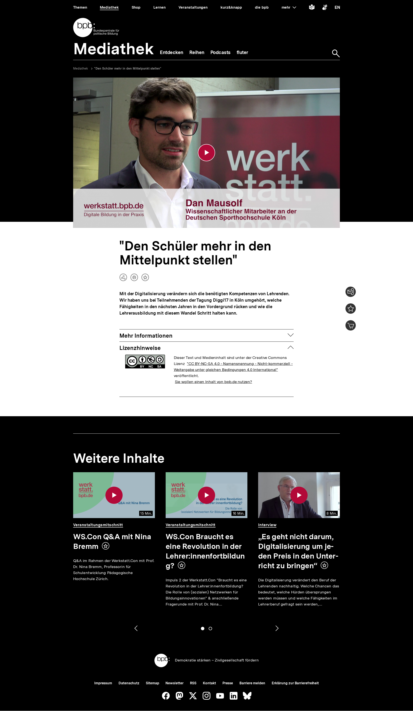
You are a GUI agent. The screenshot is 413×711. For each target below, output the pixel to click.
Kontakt (209, 683)
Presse (227, 683)
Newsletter (174, 683)
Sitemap (152, 683)
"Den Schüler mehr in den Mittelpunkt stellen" (127, 68)
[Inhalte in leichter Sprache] (311, 8)
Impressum (103, 683)
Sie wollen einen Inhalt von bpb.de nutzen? (213, 381)
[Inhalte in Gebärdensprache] (324, 8)
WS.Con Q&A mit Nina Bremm (112, 541)
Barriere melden (252, 683)
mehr (289, 7)
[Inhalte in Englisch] (337, 8)
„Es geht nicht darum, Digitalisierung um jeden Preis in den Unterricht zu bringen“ (298, 551)
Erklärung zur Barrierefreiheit (295, 683)
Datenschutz (129, 683)
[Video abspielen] (206, 152)
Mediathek (80, 68)
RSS (193, 683)
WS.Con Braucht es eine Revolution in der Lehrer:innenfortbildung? (205, 551)
